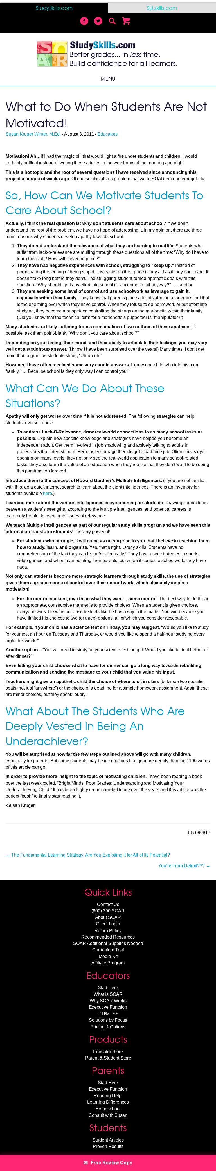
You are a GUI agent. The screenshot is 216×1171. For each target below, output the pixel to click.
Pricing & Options (108, 1026)
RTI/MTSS (108, 1013)
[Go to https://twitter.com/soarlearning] (98, 21)
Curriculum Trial (108, 950)
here (47, 493)
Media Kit (108, 956)
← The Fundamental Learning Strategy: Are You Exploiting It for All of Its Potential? (88, 855)
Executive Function (108, 1007)
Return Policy (108, 930)
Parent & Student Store (108, 1058)
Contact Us (108, 904)
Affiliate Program (108, 962)
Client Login (108, 923)
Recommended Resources (108, 937)
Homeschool (108, 1108)
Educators (107, 134)
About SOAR (108, 917)
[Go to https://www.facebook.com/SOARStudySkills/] (84, 21)
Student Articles (108, 1140)
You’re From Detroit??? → (184, 865)
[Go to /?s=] (112, 21)
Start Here (108, 987)
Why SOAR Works (108, 1000)
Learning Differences (108, 1102)
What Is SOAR (108, 994)
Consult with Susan (108, 1115)
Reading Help (108, 1095)
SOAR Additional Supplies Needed (108, 943)
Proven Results (108, 1146)
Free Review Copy (108, 1163)
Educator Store (108, 1051)
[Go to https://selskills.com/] (162, 8)
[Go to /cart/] (126, 21)
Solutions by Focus (108, 1020)
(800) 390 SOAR (108, 911)
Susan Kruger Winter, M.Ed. (33, 134)
